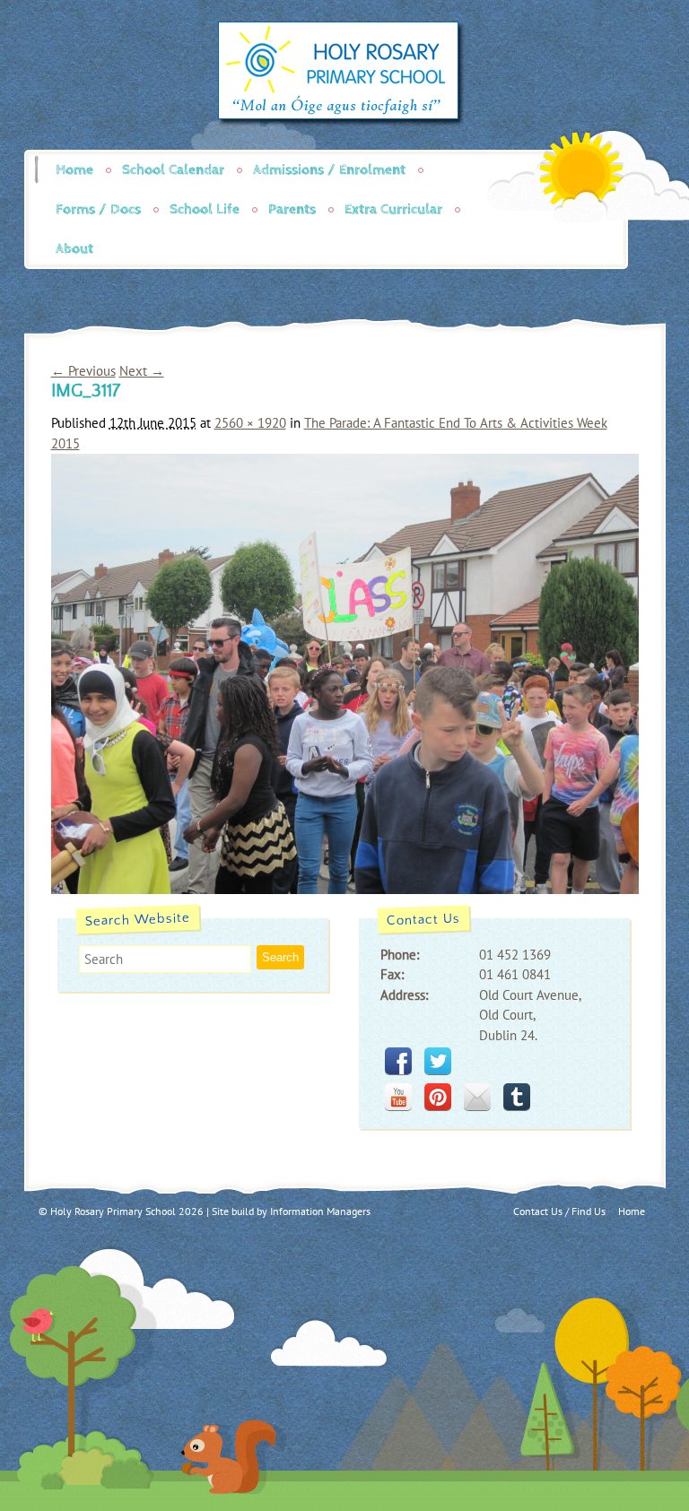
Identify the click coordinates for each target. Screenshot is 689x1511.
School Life (205, 209)
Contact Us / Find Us (559, 1211)
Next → (141, 370)
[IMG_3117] (345, 889)
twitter (437, 1060)
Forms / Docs (98, 209)
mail (477, 1096)
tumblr (516, 1096)
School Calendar (173, 169)
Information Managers (320, 1211)
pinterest (437, 1096)
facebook (398, 1060)
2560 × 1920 (250, 422)
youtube (398, 1096)
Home (74, 169)
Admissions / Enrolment (329, 169)
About (74, 248)
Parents (292, 209)
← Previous (83, 370)
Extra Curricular (393, 209)
